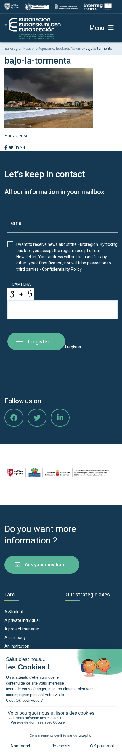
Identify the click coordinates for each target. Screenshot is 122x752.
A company (15, 637)
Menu (96, 27)
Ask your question (44, 564)
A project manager (21, 629)
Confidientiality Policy (62, 269)
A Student (13, 611)
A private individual (22, 620)
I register (38, 341)
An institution (16, 646)
